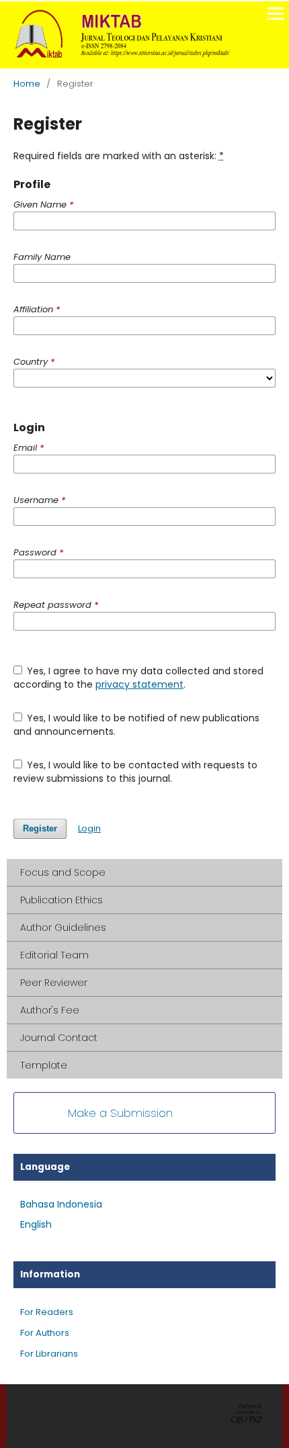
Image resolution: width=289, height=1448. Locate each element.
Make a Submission (120, 1113)
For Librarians (49, 1353)
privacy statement (139, 684)
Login (89, 828)
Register (40, 828)
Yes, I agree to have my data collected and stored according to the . (138, 677)
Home (26, 83)
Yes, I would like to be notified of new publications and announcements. (136, 724)
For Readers (46, 1312)
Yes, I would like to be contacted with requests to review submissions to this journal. (135, 771)
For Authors (44, 1332)
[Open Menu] (275, 13)
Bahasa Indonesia (61, 1204)
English (36, 1224)
